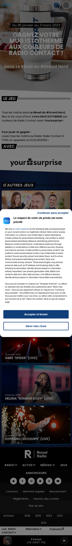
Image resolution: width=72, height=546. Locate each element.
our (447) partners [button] (21, 228)
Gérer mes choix (36, 326)
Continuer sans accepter (53, 213)
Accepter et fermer (36, 314)
